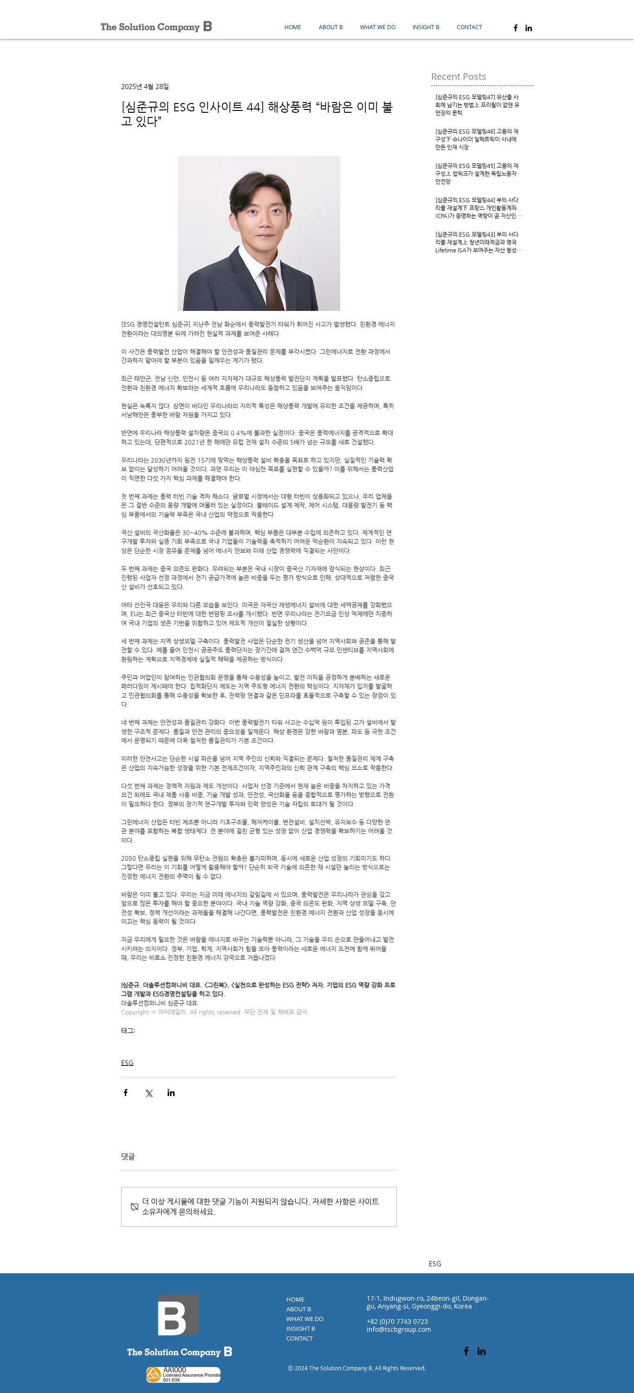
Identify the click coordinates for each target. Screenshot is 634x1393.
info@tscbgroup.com (399, 1329)
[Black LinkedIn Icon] (528, 27)
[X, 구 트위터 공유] (148, 1092)
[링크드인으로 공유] (171, 1092)
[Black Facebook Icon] (515, 27)
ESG (126, 1044)
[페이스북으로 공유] (125, 1092)
